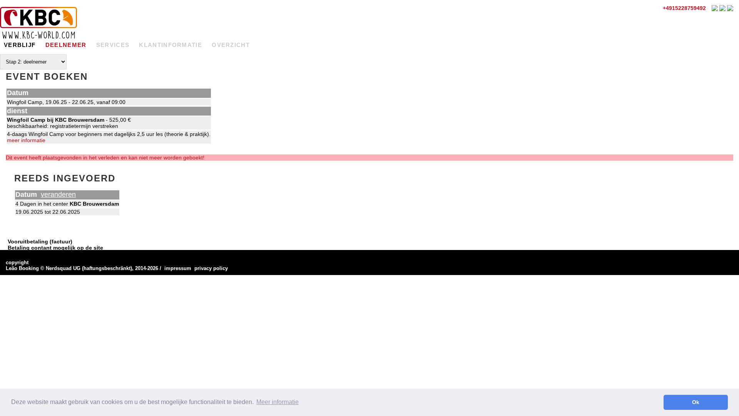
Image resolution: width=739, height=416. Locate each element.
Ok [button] (695, 402)
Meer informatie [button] (277, 402)
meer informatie (26, 140)
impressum (177, 268)
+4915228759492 (683, 8)
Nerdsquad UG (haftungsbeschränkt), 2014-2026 (102, 268)
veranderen (58, 194)
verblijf (19, 45)
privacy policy (211, 268)
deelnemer (66, 45)
